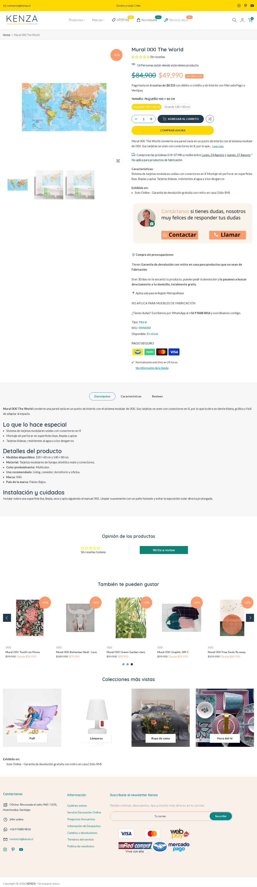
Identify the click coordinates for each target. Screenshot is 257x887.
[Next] (250, 618)
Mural (143, 322)
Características (131, 396)
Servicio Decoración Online (84, 812)
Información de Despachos (84, 826)
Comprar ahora (173, 130)
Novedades (151, 19)
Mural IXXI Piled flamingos (180, 652)
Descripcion (102, 396)
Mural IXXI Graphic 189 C (79, 652)
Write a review (164, 550)
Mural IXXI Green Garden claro (31, 652)
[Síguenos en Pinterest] (245, 5)
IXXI (15, 647)
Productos (76, 20)
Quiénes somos (77, 805)
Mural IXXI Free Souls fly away (132, 652)
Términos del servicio (80, 839)
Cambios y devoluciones (82, 832)
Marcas (97, 20)
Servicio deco (180, 19)
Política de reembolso (80, 846)
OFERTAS (124, 19)
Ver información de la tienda (152, 367)
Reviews (157, 396)
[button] (141, 57)
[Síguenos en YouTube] (252, 5)
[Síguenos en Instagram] (239, 5)
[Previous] (7, 618)
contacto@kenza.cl (19, 5)
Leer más (218, 146)
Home (6, 35)
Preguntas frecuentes (81, 819)
